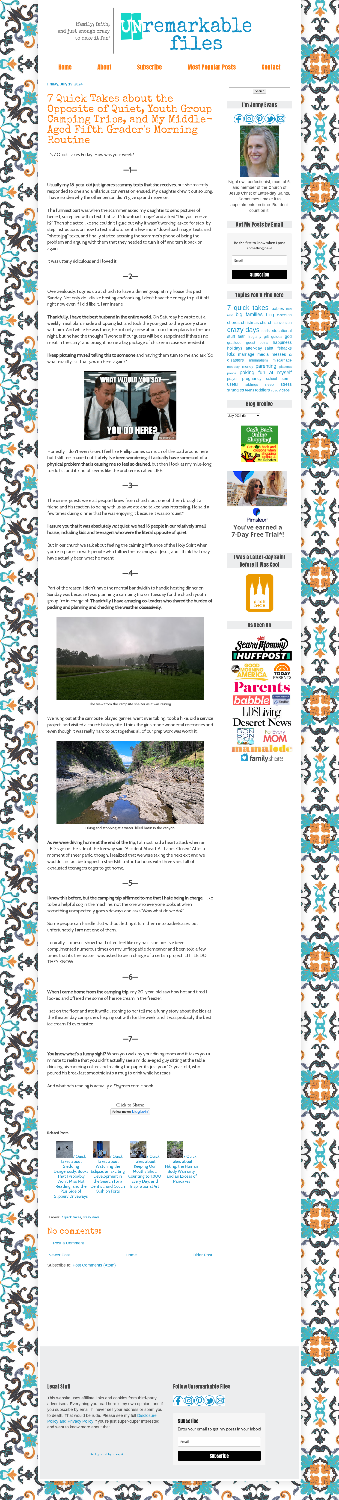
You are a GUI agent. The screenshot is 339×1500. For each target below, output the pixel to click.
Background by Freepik (107, 1454)
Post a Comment (68, 1243)
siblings (251, 384)
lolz (231, 354)
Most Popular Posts (211, 67)
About (104, 67)
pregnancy (252, 378)
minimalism (258, 360)
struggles (235, 390)
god (288, 336)
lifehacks (284, 348)
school (271, 378)
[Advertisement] (130, 1307)
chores (233, 322)
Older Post (202, 1255)
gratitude (234, 342)
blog (270, 314)
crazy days (91, 1217)
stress (286, 384)
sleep (269, 384)
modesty (233, 366)
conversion (283, 323)
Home (65, 67)
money (247, 366)
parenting (266, 366)
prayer (232, 378)
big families (249, 314)
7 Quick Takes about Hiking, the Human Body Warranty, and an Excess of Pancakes (181, 1169)
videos (284, 390)
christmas (250, 322)
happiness (282, 342)
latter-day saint (259, 348)
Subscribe (149, 67)
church (266, 322)
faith (242, 336)
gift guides (273, 336)
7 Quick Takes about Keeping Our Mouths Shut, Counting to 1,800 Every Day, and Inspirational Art (144, 1171)
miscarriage (282, 360)
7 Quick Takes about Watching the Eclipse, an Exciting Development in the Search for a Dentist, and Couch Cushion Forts (108, 1174)
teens (249, 390)
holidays (234, 348)
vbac (274, 390)
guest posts (257, 342)
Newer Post (59, 1255)
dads (266, 331)
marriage (246, 354)
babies (278, 308)
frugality (254, 336)
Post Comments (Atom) (94, 1265)
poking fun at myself (266, 372)
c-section (284, 315)
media (263, 354)
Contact (271, 67)
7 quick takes (71, 1217)
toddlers (262, 390)
